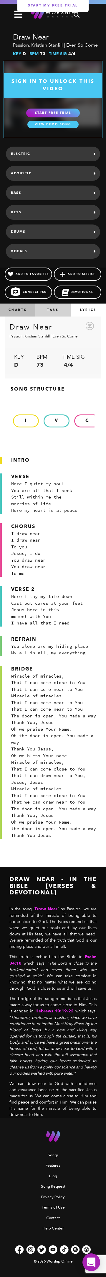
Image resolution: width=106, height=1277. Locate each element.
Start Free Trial (53, 113)
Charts (18, 310)
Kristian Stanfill (47, 45)
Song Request (53, 1186)
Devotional (82, 292)
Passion (21, 45)
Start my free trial (53, 5)
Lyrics (88, 310)
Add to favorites (32, 274)
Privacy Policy (53, 1196)
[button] (91, 1262)
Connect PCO (35, 292)
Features (53, 1165)
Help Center (53, 1228)
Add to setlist (81, 274)
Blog (53, 1175)
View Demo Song (53, 124)
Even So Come (82, 45)
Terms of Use (53, 1207)
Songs (53, 1155)
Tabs (53, 310)
